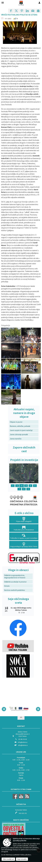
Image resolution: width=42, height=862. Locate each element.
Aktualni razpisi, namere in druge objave (24, 413)
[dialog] (38, 11)
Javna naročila (15, 438)
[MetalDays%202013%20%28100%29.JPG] (31, 351)
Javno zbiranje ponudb (19, 434)
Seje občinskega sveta (18, 600)
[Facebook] (15, 798)
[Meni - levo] (2, 2)
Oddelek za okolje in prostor (15, 582)
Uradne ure (21, 752)
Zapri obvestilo (22, 859)
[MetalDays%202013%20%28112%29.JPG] (11, 366)
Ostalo (7, 586)
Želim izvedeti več (8, 859)
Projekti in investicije (24, 460)
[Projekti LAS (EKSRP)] (19, 708)
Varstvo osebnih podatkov (14, 590)
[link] (10, 11)
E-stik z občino (24, 513)
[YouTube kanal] (21, 798)
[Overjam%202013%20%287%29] (11, 397)
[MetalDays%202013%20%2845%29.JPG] (31, 335)
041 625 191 (23, 813)
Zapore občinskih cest (24, 449)
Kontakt (21, 726)
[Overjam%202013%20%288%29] (31, 382)
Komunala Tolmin (21, 810)
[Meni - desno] (39, 2)
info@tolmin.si (22, 742)
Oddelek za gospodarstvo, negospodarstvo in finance (14, 576)
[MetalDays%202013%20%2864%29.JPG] (11, 351)
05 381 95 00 (22, 739)
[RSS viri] (27, 798)
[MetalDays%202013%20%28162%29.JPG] (31, 366)
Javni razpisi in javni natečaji (21, 430)
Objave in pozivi (16, 422)
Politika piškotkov (25, 855)
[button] (4, 709)
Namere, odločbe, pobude (20, 426)
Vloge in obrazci (18, 570)
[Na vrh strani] (21, 718)
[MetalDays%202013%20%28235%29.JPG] (11, 382)
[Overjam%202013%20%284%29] (11, 335)
